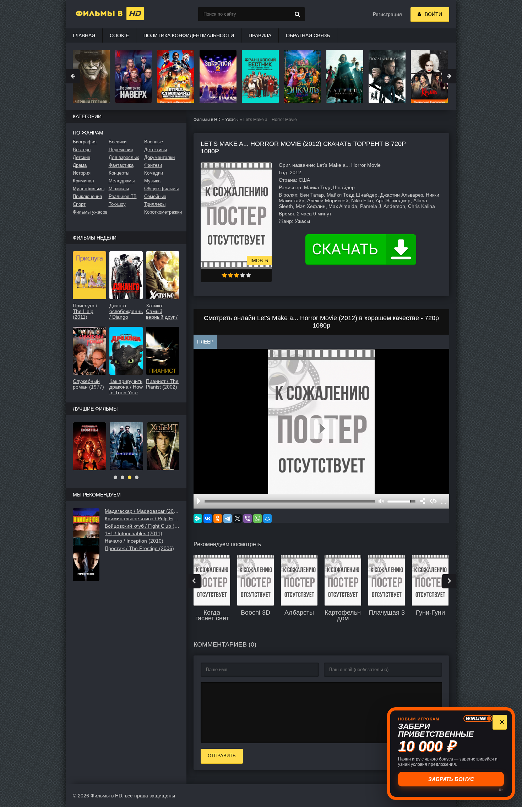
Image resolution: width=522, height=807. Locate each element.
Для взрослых (124, 157)
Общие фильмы (161, 188)
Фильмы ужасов (90, 212)
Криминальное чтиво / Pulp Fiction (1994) (142, 518)
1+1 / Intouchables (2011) (133, 533)
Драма (80, 165)
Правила (260, 35)
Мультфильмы (88, 188)
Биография (85, 141)
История (82, 173)
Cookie (119, 35)
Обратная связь (308, 35)
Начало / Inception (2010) (134, 541)
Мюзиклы (119, 188)
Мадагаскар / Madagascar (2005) (142, 511)
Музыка (152, 180)
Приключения (87, 196)
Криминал (83, 180)
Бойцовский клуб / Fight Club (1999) (142, 526)
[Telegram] (227, 518)
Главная (84, 35)
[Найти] (297, 14)
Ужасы (232, 119)
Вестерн (82, 149)
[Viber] (247, 518)
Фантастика (121, 165)
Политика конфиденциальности (188, 35)
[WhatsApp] (257, 518)
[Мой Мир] (267, 518)
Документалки (159, 157)
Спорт (79, 204)
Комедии (153, 173)
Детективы (155, 149)
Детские (81, 157)
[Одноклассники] (217, 518)
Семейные (155, 196)
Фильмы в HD (207, 119)
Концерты (119, 173)
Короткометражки (161, 212)
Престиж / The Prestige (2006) (139, 548)
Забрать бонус (451, 779)
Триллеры (154, 204)
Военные (153, 141)
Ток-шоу (117, 204)
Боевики (117, 141)
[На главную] (101, 14)
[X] (237, 518)
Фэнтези (153, 165)
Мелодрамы (122, 180)
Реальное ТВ (123, 196)
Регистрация (387, 14)
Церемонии (121, 149)
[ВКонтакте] (207, 518)
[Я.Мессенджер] (198, 518)
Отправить (222, 755)
